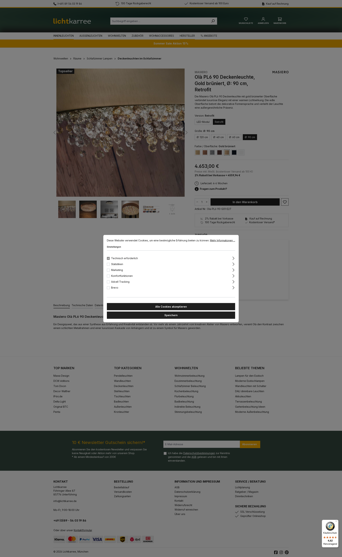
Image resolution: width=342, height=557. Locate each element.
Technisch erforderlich (124, 258)
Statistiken (117, 263)
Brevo (114, 287)
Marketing (117, 269)
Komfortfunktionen (122, 275)
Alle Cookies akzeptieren (171, 306)
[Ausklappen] (233, 257)
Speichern (171, 315)
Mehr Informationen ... (222, 240)
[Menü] (336, 522)
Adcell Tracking (120, 281)
